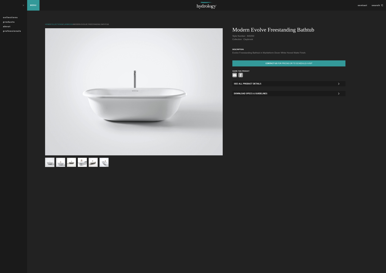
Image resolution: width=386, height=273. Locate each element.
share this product (240, 71)
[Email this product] (234, 75)
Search (376, 5)
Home (47, 24)
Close (23, 5)
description (238, 49)
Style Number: (239, 36)
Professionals (12, 31)
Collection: (237, 39)
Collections (10, 17)
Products (9, 22)
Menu (33, 5)
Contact (362, 5)
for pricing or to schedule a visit (289, 63)
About (7, 26)
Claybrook (68, 24)
